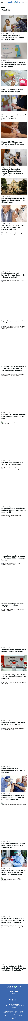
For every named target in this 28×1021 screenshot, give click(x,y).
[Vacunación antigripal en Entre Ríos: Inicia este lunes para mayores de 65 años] (14, 213)
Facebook (10, 1000)
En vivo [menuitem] (14, 993)
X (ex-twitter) (15, 1000)
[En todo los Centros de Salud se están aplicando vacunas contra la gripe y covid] (14, 486)
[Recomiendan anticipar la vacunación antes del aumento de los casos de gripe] (14, 23)
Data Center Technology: (15, 1018)
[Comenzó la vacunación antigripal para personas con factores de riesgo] (14, 392)
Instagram (12, 1000)
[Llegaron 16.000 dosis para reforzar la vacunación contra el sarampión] (14, 130)
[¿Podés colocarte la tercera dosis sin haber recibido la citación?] (14, 627)
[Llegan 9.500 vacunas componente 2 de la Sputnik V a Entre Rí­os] (14, 746)
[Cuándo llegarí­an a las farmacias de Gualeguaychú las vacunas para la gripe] (14, 533)
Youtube (18, 1000)
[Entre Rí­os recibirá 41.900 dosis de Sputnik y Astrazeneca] (14, 700)
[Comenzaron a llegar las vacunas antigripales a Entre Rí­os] (14, 581)
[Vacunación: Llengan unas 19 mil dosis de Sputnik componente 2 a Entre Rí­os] (14, 663)
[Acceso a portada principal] (14, 2)
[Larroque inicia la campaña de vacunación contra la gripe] (14, 440)
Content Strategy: (12, 1018)
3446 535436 (12, 1005)
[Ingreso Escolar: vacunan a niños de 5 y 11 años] (14, 298)
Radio (25, 2)
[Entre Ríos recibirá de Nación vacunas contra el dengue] (14, 78)
